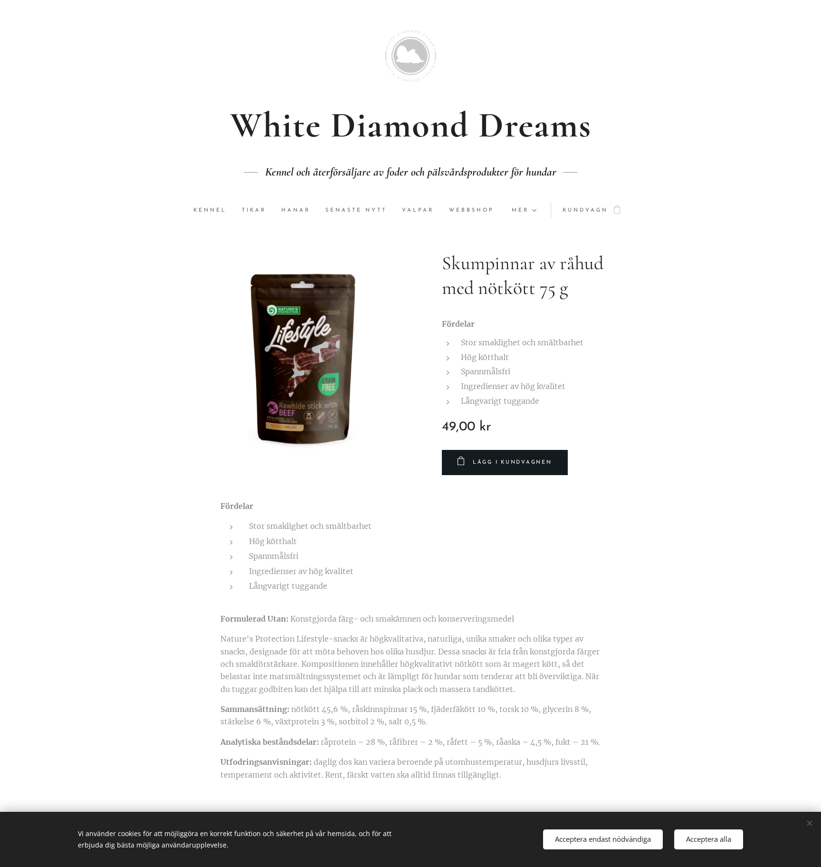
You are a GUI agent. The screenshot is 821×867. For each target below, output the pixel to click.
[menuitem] (213, 211)
